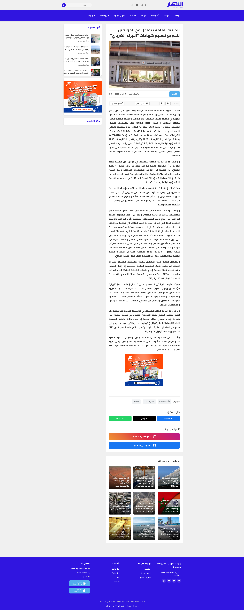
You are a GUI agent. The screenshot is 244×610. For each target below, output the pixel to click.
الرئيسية (147, 569)
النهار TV (91, 15)
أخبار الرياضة (146, 573)
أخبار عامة (155, 15)
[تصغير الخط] (168, 103)
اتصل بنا (107, 606)
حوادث (166, 15)
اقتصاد (133, 15)
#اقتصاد (136, 401)
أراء (118, 577)
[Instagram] (142, 5)
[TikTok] (132, 5)
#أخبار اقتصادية (164, 401)
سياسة (177, 15)
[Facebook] (145, 5)
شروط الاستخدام (118, 606)
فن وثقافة (104, 15)
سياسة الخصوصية (133, 606)
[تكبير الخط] (161, 103)
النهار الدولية (119, 15)
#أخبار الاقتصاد (149, 401)
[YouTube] (137, 5)
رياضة (143, 15)
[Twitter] (174, 581)
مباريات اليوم (145, 577)
